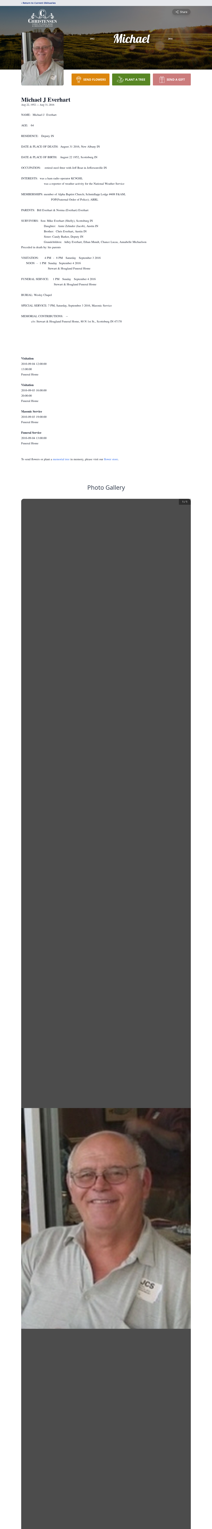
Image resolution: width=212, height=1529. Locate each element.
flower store (111, 459)
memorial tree (61, 459)
